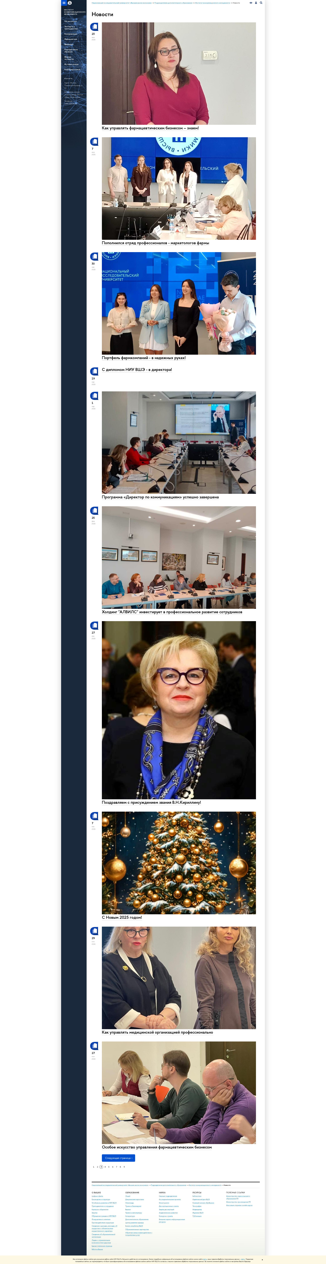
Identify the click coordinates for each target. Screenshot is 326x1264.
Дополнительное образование (136, 1219)
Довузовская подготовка (134, 1199)
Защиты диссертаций (166, 1209)
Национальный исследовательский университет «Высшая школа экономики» (120, 1185)
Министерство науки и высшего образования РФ (238, 1197)
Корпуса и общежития (100, 1209)
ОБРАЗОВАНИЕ (132, 1192)
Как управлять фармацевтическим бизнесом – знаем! (150, 128)
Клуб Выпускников (72, 69)
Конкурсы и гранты (166, 1216)
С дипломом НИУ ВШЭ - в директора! (137, 369)
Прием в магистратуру (133, 1213)
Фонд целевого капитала (101, 1219)
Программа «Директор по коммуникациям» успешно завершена (160, 497)
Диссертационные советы (169, 1206)
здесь (205, 1259)
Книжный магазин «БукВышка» (203, 1203)
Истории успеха (71, 64)
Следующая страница (118, 1158)
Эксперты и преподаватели (71, 27)
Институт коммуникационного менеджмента (205, 1185)
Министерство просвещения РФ (238, 1202)
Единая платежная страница (102, 1246)
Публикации (197, 1216)
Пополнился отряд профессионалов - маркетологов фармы (155, 243)
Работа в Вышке (97, 1249)
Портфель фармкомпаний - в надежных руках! (144, 357)
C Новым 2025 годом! (122, 917)
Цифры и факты (97, 1196)
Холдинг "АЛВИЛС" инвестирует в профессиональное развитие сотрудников (172, 612)
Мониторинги (164, 1203)
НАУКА (162, 1192)
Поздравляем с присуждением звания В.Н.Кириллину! (151, 802)
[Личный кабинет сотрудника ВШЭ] (256, 3)
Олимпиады (129, 1203)
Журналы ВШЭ (198, 1213)
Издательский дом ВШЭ (201, 1199)
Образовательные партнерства (137, 1229)
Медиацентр (197, 1209)
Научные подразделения (168, 1196)
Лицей (127, 1196)
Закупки (94, 1213)
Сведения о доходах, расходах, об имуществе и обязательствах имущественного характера (104, 1228)
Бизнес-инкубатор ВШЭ (134, 1226)
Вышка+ (128, 1209)
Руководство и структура (101, 1199)
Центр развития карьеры (134, 1223)
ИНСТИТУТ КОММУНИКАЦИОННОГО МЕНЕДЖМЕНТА (75, 12)
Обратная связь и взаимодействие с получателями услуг (138, 1234)
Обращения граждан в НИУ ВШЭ (104, 1216)
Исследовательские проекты (170, 1199)
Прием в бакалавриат (133, 1206)
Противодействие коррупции (103, 1223)
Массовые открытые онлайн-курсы (239, 1205)
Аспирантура (130, 1216)
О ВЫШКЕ (96, 1192)
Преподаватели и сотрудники (103, 1206)
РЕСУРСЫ (197, 1192)
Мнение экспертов (69, 58)
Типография (197, 1206)
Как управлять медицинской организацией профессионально (157, 1032)
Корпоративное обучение (71, 50)
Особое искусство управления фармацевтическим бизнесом (157, 1147)
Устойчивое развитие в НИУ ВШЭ (104, 1203)
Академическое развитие (168, 1213)
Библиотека (197, 1196)
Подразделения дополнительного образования (168, 1185)
